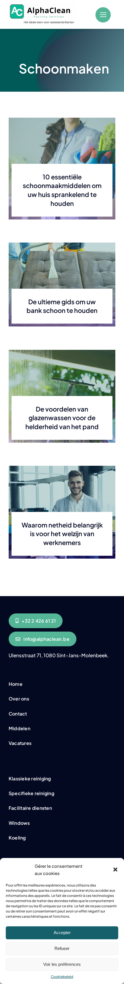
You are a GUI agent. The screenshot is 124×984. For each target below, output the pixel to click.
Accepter (62, 932)
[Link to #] (103, 14)
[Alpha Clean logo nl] (42, 5)
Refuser (62, 948)
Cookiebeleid (62, 976)
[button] (115, 869)
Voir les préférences (62, 964)
